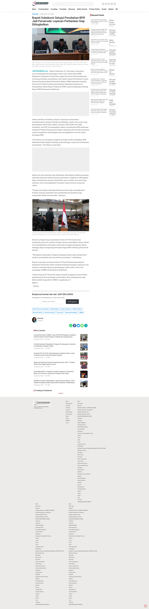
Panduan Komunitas (82, 463)
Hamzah (40, 318)
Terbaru (79, 491)
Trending (54, 9)
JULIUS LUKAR (81, 429)
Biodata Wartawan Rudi (83, 412)
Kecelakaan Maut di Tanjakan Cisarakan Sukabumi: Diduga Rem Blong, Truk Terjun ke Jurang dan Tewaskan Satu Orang (99, 81)
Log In (67, 423)
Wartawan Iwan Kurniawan (84, 474)
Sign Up (79, 485)
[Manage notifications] (145, 606)
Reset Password (81, 480)
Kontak (79, 435)
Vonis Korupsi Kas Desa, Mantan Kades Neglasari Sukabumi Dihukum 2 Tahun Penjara (99, 21)
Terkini (79, 493)
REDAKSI (68, 420)
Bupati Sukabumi (66, 309)
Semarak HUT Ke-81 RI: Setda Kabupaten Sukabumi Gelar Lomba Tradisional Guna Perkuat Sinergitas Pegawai (99, 61)
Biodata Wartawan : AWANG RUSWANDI (87, 408)
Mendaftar (80, 452)
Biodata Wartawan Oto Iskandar (85, 410)
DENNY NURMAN (81, 423)
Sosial (104, 9)
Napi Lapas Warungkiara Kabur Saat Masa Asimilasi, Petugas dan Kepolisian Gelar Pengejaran (99, 101)
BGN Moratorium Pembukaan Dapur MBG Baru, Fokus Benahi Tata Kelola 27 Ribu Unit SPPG (99, 41)
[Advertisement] (60, 104)
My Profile (80, 457)
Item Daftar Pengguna (83, 427)
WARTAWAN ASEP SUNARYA (84, 502)
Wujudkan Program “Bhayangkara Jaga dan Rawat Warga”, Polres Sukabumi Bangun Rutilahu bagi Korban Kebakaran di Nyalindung (99, 92)
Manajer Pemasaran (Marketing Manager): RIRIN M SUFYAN (92, 448)
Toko (79, 497)
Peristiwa (62, 9)
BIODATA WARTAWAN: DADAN (85, 416)
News (34, 9)
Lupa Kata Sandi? (82, 444)
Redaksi (79, 476)
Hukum (111, 9)
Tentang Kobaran (82, 489)
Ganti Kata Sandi (81, 425)
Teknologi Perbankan (71, 312)
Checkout (80, 418)
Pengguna (80, 467)
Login (79, 440)
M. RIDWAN (80, 446)
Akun (79, 401)
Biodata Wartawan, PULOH (84, 414)
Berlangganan (72, 302)
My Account (80, 455)
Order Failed (80, 461)
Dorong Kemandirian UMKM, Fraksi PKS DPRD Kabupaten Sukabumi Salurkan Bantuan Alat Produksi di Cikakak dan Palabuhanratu (99, 32)
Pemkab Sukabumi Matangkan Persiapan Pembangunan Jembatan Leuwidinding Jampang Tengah (99, 51)
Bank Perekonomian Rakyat (41, 309)
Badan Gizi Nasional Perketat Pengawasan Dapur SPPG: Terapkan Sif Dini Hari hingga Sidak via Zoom (99, 71)
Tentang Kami (43, 9)
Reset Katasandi (81, 478)
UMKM (81, 312)
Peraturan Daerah (49, 312)
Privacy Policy (94, 9)
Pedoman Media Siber (83, 465)
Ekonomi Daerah (37, 312)
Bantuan (80, 405)
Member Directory (82, 450)
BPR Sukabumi (55, 309)
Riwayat (79, 482)
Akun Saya (80, 403)
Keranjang (80, 431)
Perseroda (60, 312)
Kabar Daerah (82, 9)
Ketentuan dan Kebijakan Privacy (85, 433)
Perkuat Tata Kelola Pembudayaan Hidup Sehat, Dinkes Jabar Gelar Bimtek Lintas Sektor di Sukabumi (99, 110)
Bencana (72, 9)
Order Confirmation (82, 459)
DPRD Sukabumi (77, 309)
